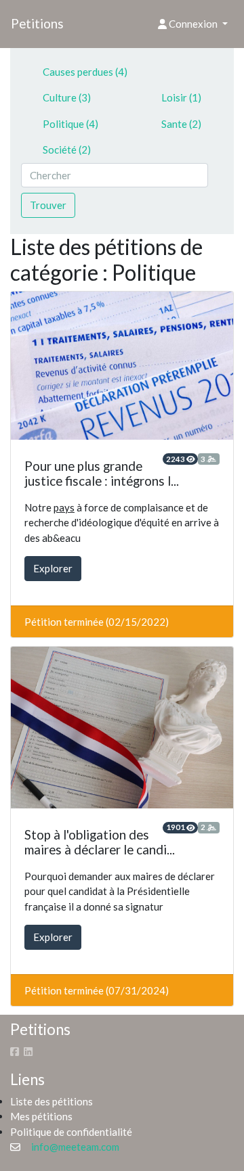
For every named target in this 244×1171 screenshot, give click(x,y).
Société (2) (67, 149)
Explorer (53, 568)
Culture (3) (67, 97)
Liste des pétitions (51, 1101)
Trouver (48, 205)
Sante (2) (181, 124)
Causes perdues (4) (85, 72)
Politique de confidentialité (71, 1132)
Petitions (37, 23)
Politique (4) (70, 124)
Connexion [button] (193, 24)
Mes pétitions (41, 1116)
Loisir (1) (181, 97)
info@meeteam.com (75, 1147)
